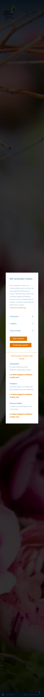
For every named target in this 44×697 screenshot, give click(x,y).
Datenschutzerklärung (18, 307)
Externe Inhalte (15, 330)
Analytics (13, 323)
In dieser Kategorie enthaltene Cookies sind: (21, 376)
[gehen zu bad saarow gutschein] (11, 694)
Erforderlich (14, 316)
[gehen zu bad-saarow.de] (9, 12)
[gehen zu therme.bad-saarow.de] (33, 694)
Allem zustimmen (18, 338)
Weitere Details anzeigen (20, 356)
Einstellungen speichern (20, 345)
